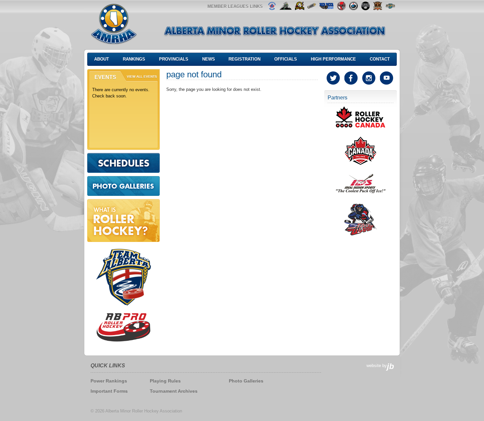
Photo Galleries (123, 186)
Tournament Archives (174, 391)
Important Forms (109, 391)
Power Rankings (109, 380)
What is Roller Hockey (123, 220)
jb (390, 366)
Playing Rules (165, 380)
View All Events (142, 76)
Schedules (123, 163)
